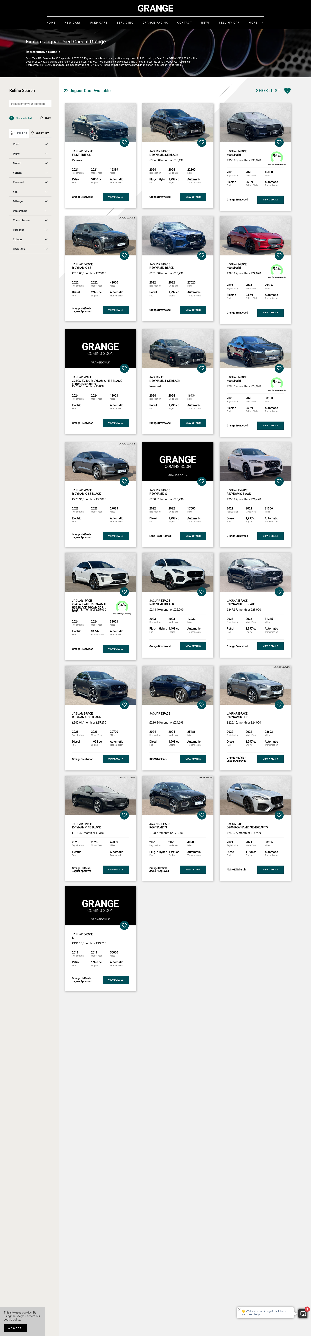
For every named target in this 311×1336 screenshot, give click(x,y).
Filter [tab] (22, 133)
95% (277, 381)
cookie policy (12, 1319)
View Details (115, 197)
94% (277, 268)
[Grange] (155, 8)
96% (277, 155)
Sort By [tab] (42, 133)
